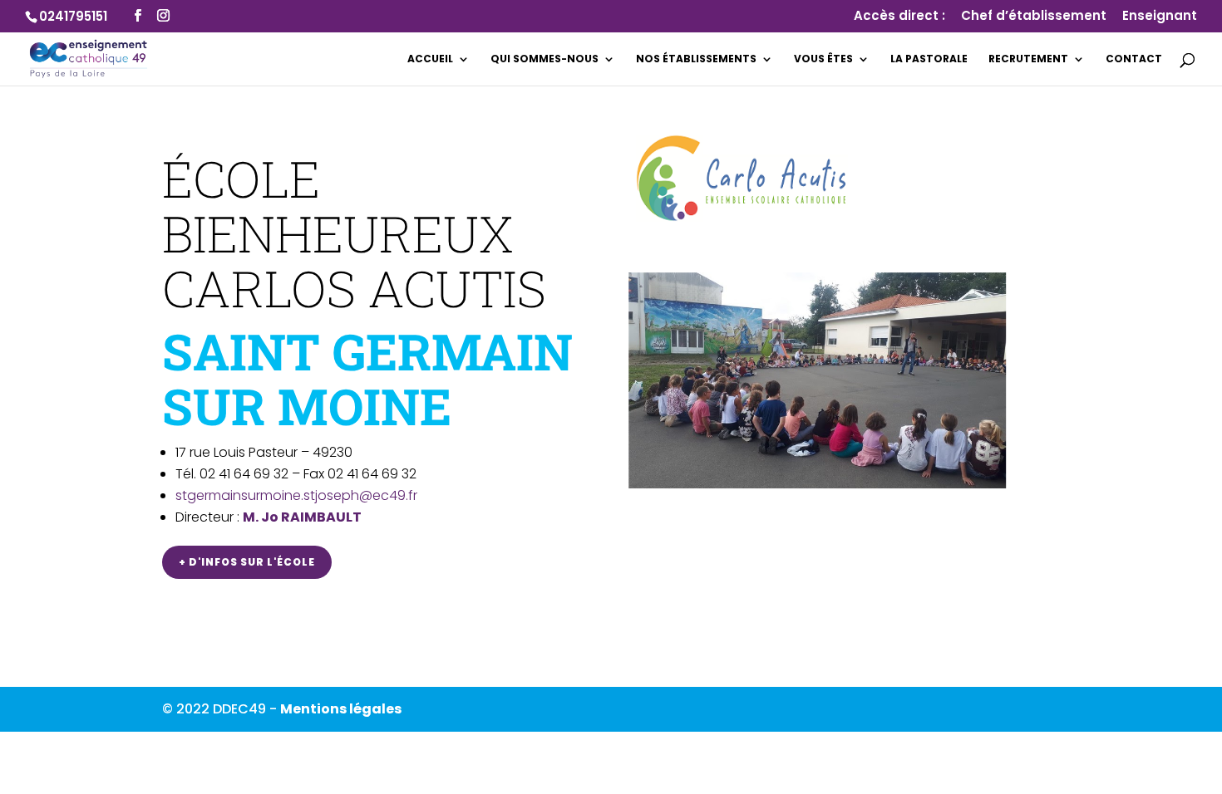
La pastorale (929, 59)
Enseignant (1159, 16)
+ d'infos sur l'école (247, 562)
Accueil (430, 59)
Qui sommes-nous (544, 59)
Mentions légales (341, 708)
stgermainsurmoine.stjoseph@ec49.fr (296, 495)
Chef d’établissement (1033, 16)
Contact (1134, 59)
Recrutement (1028, 59)
